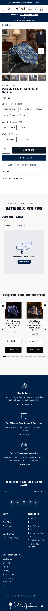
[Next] (45, 328)
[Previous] (2, 328)
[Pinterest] (30, 502)
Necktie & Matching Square (15, 115)
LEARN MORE (24, 434)
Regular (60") (9, 127)
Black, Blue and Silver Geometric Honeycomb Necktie (13, 324)
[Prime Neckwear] (24, 9)
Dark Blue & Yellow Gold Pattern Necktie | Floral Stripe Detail (34, 325)
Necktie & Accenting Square (31, 109)
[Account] (9, 9)
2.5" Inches (25, 139)
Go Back (8, 25)
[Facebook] (11, 502)
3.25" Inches (9, 139)
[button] (4, 9)
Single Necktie (9, 109)
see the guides (24, 404)
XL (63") (25, 127)
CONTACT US (24, 464)
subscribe (38, 492)
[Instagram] (24, 502)
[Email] (36, 502)
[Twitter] (17, 502)
